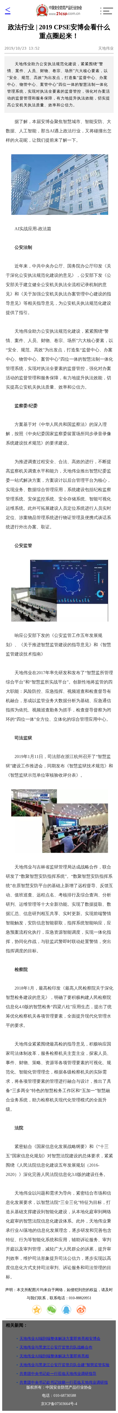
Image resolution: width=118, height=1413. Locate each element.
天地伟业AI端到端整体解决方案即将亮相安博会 (59, 1339)
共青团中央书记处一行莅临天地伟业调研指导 (57, 1374)
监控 (40, 499)
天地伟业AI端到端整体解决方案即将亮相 (54, 1356)
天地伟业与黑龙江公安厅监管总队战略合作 (55, 1347)
